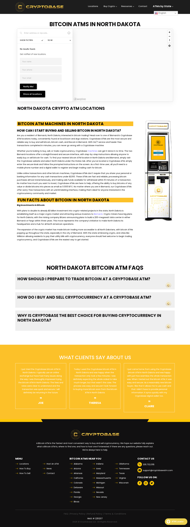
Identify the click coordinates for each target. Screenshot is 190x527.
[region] (123, 65)
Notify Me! (28, 86)
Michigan (100, 482)
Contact (51, 473)
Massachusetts (103, 478)
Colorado (78, 482)
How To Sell (24, 473)
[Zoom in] (169, 32)
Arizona (77, 468)
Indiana (99, 463)
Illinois (76, 501)
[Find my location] (169, 46)
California (78, 478)
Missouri (100, 487)
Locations (24, 463)
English (162, 13)
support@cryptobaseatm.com (158, 470)
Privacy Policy (77, 513)
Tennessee (124, 468)
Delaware (78, 487)
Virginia (122, 478)
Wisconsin (124, 482)
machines (92, 151)
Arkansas (78, 473)
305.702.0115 (148, 464)
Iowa (98, 468)
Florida (77, 492)
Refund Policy (94, 513)
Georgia (77, 497)
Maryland (100, 473)
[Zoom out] (169, 36)
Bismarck (98, 214)
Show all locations (32, 94)
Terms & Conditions (115, 513)
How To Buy (25, 468)
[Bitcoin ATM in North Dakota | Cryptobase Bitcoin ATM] (39, 7)
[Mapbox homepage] (80, 99)
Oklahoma (124, 463)
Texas (122, 473)
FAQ (66, 513)
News (49, 468)
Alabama (78, 463)
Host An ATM (53, 463)
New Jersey (101, 497)
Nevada (100, 492)
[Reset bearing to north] (169, 40)
